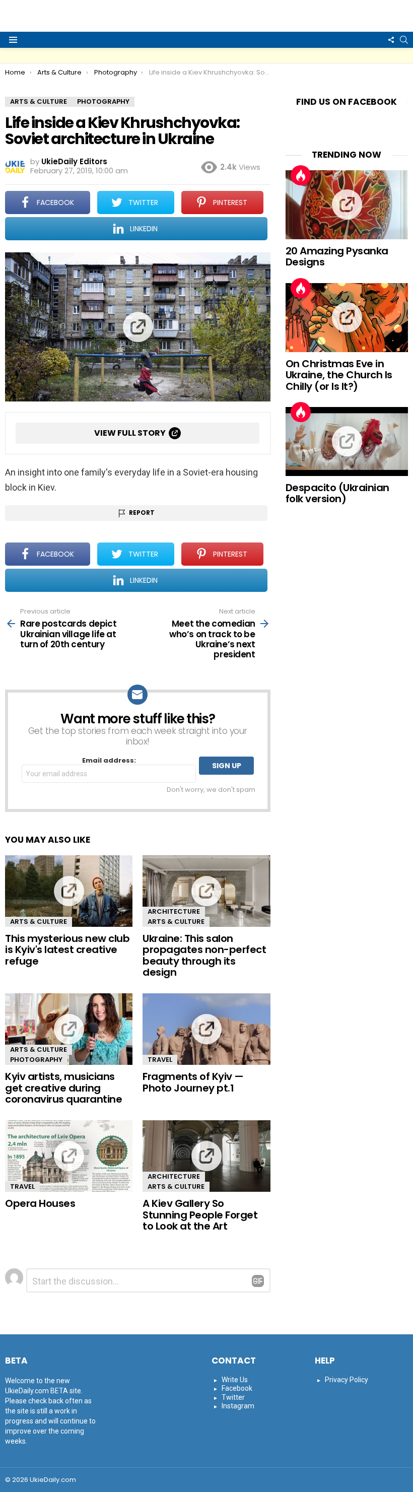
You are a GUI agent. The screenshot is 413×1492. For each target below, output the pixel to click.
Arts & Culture (38, 921)
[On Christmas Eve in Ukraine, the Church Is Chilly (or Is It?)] (347, 317)
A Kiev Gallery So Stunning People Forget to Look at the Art (200, 1214)
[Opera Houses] (68, 1156)
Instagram (238, 1406)
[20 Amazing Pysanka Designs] (347, 204)
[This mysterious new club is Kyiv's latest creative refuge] (68, 891)
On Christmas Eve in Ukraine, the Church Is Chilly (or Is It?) (339, 375)
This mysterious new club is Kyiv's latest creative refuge (67, 949)
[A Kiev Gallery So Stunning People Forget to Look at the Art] (206, 1156)
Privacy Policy (346, 1380)
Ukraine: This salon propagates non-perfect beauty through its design (204, 955)
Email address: (109, 761)
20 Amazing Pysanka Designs (337, 256)
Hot (301, 175)
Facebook (237, 1388)
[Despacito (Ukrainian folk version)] (347, 441)
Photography (36, 1059)
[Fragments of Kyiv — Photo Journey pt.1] (206, 1029)
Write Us (235, 1380)
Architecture (174, 911)
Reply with (258, 1281)
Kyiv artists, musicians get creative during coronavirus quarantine (63, 1087)
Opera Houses (40, 1203)
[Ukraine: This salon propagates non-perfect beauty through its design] (206, 891)
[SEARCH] (404, 40)
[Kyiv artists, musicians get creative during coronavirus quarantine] (68, 1029)
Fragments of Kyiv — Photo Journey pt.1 (193, 1082)
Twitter (233, 1397)
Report (142, 512)
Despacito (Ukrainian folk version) (337, 493)
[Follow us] (391, 40)
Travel (160, 1059)
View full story (130, 433)
